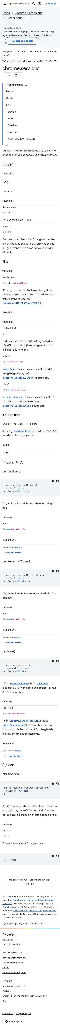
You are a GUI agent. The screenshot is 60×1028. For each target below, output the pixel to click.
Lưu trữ (5, 967)
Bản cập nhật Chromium (14, 957)
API (30, 18)
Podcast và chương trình (14, 972)
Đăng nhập (50, 3)
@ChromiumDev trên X (13, 986)
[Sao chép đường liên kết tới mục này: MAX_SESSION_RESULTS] (40, 424)
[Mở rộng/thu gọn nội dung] (26, 85)
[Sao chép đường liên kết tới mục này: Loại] (12, 182)
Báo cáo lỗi (7, 939)
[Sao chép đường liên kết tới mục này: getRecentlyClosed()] (35, 561)
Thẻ (7, 362)
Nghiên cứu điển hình (12, 962)
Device (21, 491)
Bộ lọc (8, 529)
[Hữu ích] (50, 61)
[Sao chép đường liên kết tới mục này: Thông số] (15, 517)
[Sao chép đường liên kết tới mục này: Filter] (13, 262)
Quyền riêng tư (23, 1013)
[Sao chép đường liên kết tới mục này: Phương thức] (27, 462)
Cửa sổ (8, 390)
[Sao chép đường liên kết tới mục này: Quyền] (17, 164)
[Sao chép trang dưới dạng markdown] (16, 75)
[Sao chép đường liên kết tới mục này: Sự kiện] (17, 765)
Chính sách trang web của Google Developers (34, 910)
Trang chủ (7, 51)
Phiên (7, 232)
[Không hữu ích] (55, 61)
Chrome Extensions (28, 13)
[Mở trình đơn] (5, 3)
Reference (15, 18)
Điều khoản (7, 1013)
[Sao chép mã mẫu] (57, 481)
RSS (4, 1000)
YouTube (6, 990)
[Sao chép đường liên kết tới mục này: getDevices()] (24, 471)
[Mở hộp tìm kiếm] (34, 4)
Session (22, 581)
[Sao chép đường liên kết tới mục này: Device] (15, 191)
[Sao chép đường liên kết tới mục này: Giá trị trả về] (19, 539)
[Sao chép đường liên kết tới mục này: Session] (16, 313)
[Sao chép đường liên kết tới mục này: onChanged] (22, 774)
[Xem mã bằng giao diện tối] (52, 481)
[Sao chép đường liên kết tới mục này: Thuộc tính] (16, 200)
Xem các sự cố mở (11, 944)
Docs (6, 13)
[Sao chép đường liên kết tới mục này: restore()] (18, 651)
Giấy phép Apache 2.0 (12, 907)
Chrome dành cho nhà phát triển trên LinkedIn (24, 995)
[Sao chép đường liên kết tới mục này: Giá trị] (12, 444)
